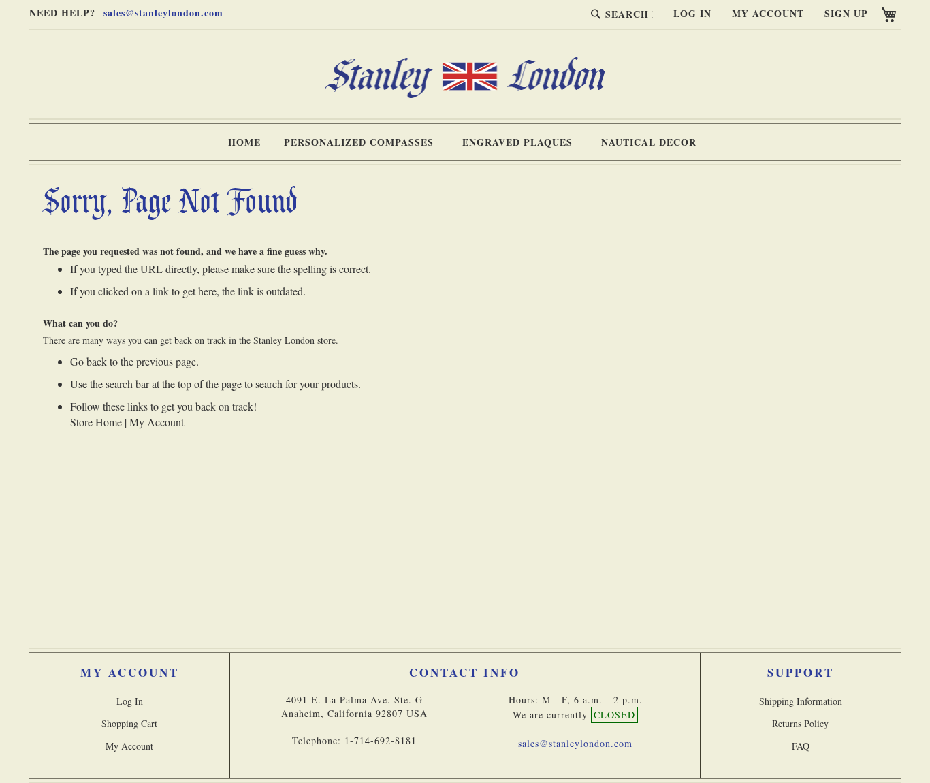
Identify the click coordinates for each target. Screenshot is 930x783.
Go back (88, 361)
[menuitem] (244, 142)
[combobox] (619, 14)
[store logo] (465, 94)
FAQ (800, 745)
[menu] (465, 142)
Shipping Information (800, 700)
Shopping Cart (129, 723)
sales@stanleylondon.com (163, 12)
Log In (692, 13)
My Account (768, 13)
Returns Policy (800, 723)
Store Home (96, 422)
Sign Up (846, 13)
